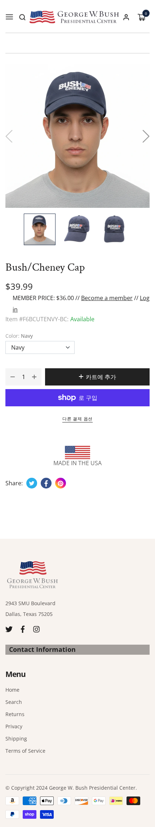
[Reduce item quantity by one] (12, 377)
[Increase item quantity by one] (34, 377)
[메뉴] (9, 17)
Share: (14, 483)
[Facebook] (22, 628)
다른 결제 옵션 (77, 419)
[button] (22, 17)
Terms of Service (25, 750)
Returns (15, 714)
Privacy (13, 726)
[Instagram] (36, 628)
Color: (19, 335)
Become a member (107, 298)
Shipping (16, 738)
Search (13, 701)
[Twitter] (9, 628)
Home (12, 689)
